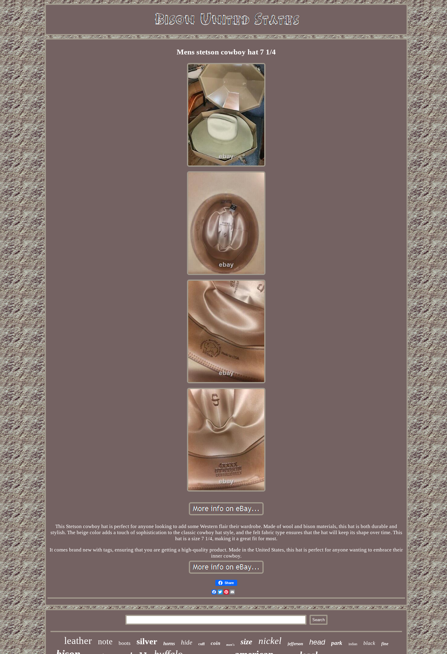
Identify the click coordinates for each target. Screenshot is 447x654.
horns (169, 643)
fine (384, 644)
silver (147, 641)
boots (124, 643)
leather (78, 640)
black (369, 643)
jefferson (295, 644)
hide (186, 642)
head (317, 642)
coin (215, 643)
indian (352, 644)
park (336, 643)
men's (230, 644)
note (105, 641)
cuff (201, 644)
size (246, 641)
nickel (270, 640)
